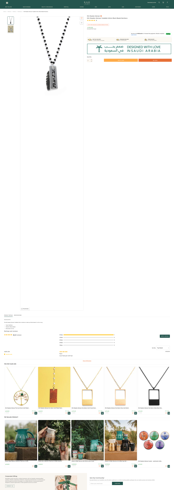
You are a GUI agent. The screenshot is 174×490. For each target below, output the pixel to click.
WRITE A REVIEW (165, 336)
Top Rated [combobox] (160, 348)
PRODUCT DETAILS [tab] (8, 315)
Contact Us (9, 486)
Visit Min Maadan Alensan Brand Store (98, 24)
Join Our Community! (97, 478)
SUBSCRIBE (117, 483)
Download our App (151, 2)
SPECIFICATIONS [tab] (17, 315)
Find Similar (26, 308)
